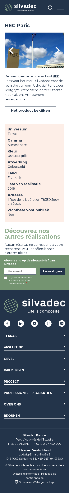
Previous (11, 50)
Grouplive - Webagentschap (36, 482)
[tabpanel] (34, 50)
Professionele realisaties (28, 393)
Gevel (9, 359)
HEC (56, 76)
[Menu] (60, 8)
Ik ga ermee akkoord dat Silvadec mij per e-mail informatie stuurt (20, 280)
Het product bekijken (30, 110)
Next (57, 50)
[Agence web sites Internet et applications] (16, 482)
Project (11, 381)
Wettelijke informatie (26, 473)
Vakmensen (14, 370)
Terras (10, 336)
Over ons (12, 404)
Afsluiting (13, 347)
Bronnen (12, 416)
